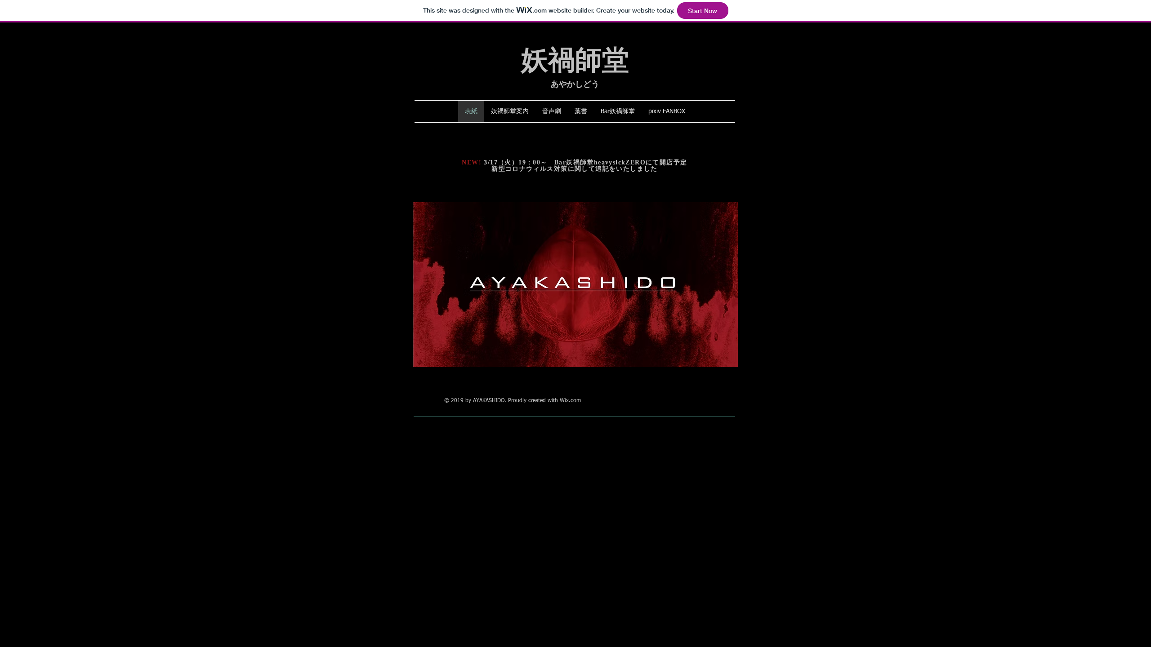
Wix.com (570, 400)
